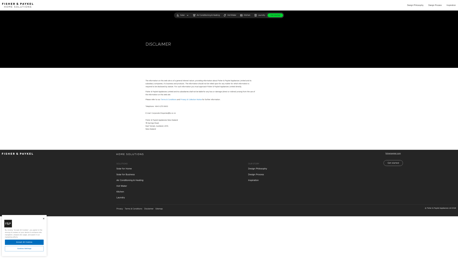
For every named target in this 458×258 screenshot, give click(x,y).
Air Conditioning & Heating (208, 15)
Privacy (119, 209)
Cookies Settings (24, 248)
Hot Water (231, 15)
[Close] (43, 218)
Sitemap (159, 209)
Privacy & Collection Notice (191, 99)
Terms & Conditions (169, 99)
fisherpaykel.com (393, 153)
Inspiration (451, 5)
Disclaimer (149, 209)
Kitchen (247, 15)
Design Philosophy (415, 5)
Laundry (261, 15)
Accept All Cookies (24, 242)
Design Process (435, 5)
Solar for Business (125, 175)
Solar (182, 15)
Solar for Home (124, 169)
